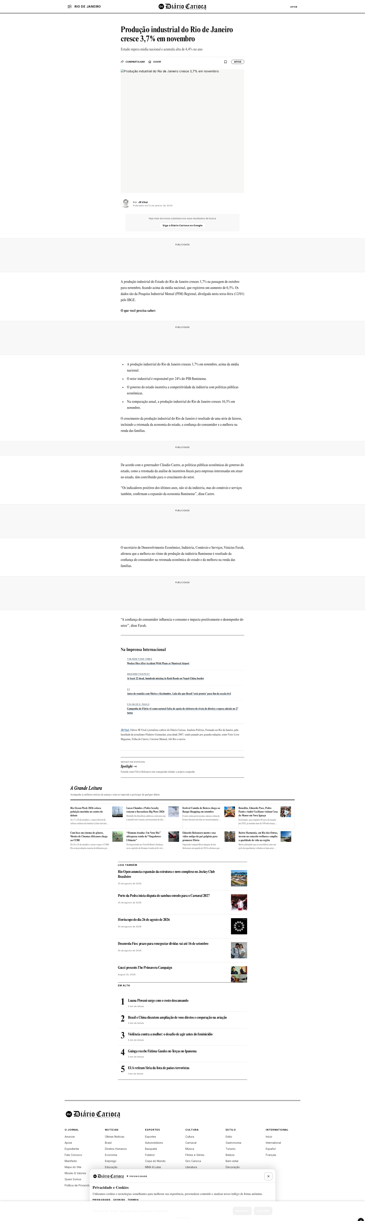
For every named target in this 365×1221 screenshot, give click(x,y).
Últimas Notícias (114, 1136)
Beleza (230, 1154)
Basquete (151, 1148)
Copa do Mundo (155, 1161)
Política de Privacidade (79, 1185)
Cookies (119, 1199)
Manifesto (71, 1161)
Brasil (108, 1142)
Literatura (191, 1167)
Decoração (233, 1167)
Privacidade (102, 1199)
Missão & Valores (75, 1173)
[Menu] (69, 6)
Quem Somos (73, 1179)
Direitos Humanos (116, 1148)
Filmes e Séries (194, 1154)
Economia (111, 1154)
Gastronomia (233, 1142)
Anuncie (70, 1136)
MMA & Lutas (153, 1167)
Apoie (294, 7)
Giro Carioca (193, 1161)
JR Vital (125, 730)
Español (271, 1148)
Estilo (229, 1136)
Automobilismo (154, 1142)
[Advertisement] (182, 256)
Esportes (150, 1136)
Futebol (150, 1154)
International (273, 1142)
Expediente (72, 1148)
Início (269, 1136)
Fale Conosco (73, 1154)
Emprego (110, 1161)
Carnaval (190, 1142)
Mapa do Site (73, 1167)
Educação (111, 1167)
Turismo (231, 1148)
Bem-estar (232, 1161)
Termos (133, 1199)
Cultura (189, 1136)
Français (271, 1154)
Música (189, 1148)
